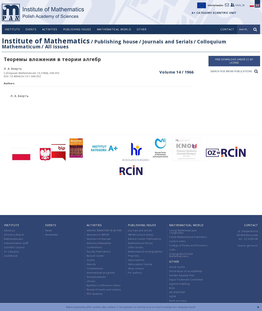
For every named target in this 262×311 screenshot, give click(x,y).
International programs (101, 272)
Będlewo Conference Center (104, 285)
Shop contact (136, 268)
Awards (91, 264)
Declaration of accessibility (185, 271)
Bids (172, 288)
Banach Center (95, 255)
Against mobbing (179, 283)
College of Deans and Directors (188, 245)
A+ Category (11, 251)
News (48, 230)
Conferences (94, 247)
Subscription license (140, 264)
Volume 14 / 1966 (176, 72)
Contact (251, 225)
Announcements (96, 277)
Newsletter (51, 234)
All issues (57, 46)
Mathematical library (140, 243)
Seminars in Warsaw (99, 239)
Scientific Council (14, 247)
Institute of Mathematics (46, 40)
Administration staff (16, 243)
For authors (135, 272)
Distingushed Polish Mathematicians (181, 255)
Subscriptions (136, 260)
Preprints (133, 255)
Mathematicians (13, 239)
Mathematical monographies (145, 251)
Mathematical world (114, 29)
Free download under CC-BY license (234, 61)
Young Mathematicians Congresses (182, 231)
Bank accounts (178, 300)
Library (91, 281)
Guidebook (10, 255)
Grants (91, 260)
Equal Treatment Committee (186, 279)
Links (172, 249)
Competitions (95, 268)
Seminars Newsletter (99, 243)
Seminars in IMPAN (98, 234)
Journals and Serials (168, 41)
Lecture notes (177, 241)
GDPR (172, 296)
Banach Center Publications (144, 239)
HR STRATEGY (177, 292)
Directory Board (14, 234)
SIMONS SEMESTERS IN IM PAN (104, 230)
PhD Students (95, 293)
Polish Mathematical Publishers (188, 237)
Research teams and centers (104, 289)
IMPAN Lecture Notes (140, 234)
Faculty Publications (99, 251)
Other (142, 29)
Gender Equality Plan (181, 275)
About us (9, 230)
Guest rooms (177, 267)
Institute (12, 29)
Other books (135, 247)
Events (31, 29)
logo (43, 12)
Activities (49, 29)
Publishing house (77, 29)
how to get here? (248, 245)
